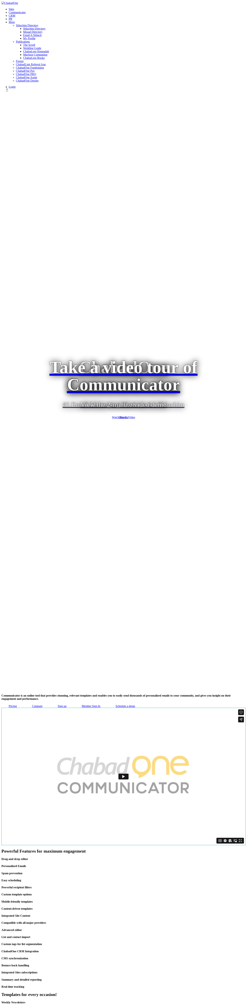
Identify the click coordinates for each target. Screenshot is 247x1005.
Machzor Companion (35, 54)
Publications (23, 41)
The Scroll (29, 44)
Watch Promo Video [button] (123, 417)
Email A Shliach (32, 35)
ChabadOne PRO (26, 74)
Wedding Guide (32, 48)
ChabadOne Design (27, 80)
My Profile (29, 38)
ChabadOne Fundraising (30, 67)
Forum (20, 61)
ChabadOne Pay (25, 70)
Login (12, 86)
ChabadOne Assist (26, 77)
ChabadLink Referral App (31, 64)
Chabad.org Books (34, 57)
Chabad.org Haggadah (36, 51)
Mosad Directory (32, 31)
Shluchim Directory (27, 25)
